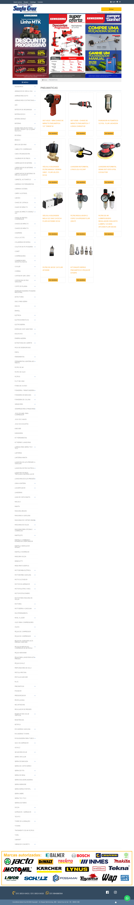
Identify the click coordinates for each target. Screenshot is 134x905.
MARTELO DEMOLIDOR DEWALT (22, 546)
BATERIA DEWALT (20, 119)
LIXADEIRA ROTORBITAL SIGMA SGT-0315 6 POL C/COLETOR (107, 169)
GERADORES (19, 404)
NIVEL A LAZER (20, 618)
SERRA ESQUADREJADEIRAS (24, 780)
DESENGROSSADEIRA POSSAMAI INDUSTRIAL (25, 291)
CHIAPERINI (18, 233)
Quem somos (18, 2)
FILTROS (17, 376)
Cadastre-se (117, 12)
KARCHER (18, 428)
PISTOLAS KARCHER (21, 677)
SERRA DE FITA (19, 770)
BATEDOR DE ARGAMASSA (23, 109)
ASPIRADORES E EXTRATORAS (24, 100)
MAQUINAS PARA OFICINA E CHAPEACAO (23, 530)
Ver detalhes (53, 133)
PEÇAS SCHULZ (20, 663)
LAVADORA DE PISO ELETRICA (24, 468)
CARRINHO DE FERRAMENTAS (24, 184)
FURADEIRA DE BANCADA (23, 395)
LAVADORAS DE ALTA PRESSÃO (25, 479)
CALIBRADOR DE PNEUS (22, 158)
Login (113, 2)
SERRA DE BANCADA (21, 761)
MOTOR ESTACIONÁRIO (22, 593)
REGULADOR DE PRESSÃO (23, 709)
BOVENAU (18, 135)
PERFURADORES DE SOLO (23, 668)
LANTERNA (18, 453)
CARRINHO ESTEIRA (21, 189)
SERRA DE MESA (20, 775)
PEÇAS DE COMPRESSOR (23, 631)
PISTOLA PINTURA (20, 672)
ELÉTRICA (18, 315)
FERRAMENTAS (19, 357)
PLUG (16, 682)
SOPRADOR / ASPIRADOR (23, 812)
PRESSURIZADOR (20, 695)
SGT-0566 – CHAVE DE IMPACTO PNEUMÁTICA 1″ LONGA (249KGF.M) (80, 123)
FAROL (17, 352)
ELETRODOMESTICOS (22, 320)
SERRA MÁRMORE (20, 784)
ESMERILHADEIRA (20, 338)
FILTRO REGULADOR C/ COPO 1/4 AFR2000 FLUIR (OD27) (80, 218)
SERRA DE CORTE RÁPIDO (23, 766)
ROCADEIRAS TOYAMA (22, 734)
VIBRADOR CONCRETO (22, 844)
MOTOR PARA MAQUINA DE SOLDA (23, 598)
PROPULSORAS (19, 700)
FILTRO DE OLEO (20, 372)
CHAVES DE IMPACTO (22, 224)
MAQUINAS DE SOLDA (22, 525)
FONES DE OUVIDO (21, 386)
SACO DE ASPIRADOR (21, 743)
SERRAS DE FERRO (21, 803)
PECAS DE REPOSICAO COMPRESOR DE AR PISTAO (23, 647)
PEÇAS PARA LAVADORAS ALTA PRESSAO (25, 658)
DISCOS (17, 306)
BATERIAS (18, 123)
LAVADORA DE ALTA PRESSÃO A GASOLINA (25, 462)
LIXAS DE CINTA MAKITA (22, 497)
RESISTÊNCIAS (19, 720)
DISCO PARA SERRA (21, 301)
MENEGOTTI (19, 561)
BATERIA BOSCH (20, 114)
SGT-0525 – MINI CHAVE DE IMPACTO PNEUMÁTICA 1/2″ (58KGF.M (53, 123)
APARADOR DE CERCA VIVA (23, 91)
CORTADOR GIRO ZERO (22, 276)
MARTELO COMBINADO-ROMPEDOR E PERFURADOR (24, 540)
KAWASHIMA (19, 433)
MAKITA (17, 506)
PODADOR (18, 691)
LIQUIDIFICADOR (20, 488)
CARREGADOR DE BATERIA (23, 163)
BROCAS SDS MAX (20, 144)
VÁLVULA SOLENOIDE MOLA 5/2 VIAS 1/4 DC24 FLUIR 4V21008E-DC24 (52, 218)
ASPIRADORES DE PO (21, 96)
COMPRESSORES (20, 256)
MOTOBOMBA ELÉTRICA (23, 570)
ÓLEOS (17, 627)
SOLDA (17, 807)
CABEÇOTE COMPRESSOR (23, 149)
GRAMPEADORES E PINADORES (25, 409)
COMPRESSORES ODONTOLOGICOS (21, 261)
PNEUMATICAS (19, 686)
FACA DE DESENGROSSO (23, 347)
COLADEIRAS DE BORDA (22, 242)
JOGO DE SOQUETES (21, 424)
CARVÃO (17, 198)
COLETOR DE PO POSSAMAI (24, 247)
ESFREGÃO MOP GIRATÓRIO (24, 329)
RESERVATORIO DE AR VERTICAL (22, 714)
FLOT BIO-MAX (19, 381)
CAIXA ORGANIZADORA (22, 154)
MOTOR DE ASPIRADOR (22, 584)
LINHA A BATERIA (20, 483)
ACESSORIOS (19, 86)
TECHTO (17, 816)
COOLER (17, 266)
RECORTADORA (20, 705)
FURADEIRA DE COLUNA (22, 399)
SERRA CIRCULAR (20, 757)
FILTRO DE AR (19, 367)
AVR (16, 105)
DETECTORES (19, 297)
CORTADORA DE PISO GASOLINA (22, 281)
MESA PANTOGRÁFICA (22, 566)
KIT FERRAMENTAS (21, 438)
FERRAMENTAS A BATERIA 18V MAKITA (24, 362)
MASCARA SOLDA (20, 556)
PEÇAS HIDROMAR (20, 653)
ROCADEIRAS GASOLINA (22, 729)
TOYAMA (17, 826)
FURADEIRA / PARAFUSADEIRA (24, 390)
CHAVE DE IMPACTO (21, 207)
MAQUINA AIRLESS (21, 511)
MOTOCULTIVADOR (21, 579)
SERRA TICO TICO (20, 798)
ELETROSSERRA (20, 324)
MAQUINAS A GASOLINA (22, 515)
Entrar (111, 9)
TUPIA (17, 835)
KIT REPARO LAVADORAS (23, 442)
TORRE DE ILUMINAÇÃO (22, 821)
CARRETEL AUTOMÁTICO (23, 179)
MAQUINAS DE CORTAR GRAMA (25, 520)
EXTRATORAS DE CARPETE (23, 343)
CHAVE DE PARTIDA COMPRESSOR (21, 218)
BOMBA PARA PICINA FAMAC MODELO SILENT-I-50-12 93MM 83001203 (25, 129)
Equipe (26, 2)
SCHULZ (17, 747)
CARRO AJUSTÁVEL (21, 193)
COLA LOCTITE (20, 237)
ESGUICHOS (18, 334)
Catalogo (33, 2)
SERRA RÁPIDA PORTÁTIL (23, 789)
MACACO (18, 502)
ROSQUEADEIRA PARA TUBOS (24, 738)
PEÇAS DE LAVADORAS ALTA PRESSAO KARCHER (24, 641)
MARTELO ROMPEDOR (22, 552)
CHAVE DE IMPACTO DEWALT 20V (24, 212)
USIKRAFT (18, 839)
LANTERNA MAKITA (21, 457)
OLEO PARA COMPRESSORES (24, 622)
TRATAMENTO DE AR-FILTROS (24, 830)
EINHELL (17, 311)
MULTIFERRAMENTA (21, 613)
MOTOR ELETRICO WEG (22, 589)
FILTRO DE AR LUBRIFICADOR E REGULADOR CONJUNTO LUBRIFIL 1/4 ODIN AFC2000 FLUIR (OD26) (108, 221)
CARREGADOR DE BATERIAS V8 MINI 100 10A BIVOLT (25, 174)
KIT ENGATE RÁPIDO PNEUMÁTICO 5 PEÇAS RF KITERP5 (80, 270)
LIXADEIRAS (18, 492)
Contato (40, 2)
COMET (17, 251)
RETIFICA (18, 724)
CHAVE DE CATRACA (21, 202)
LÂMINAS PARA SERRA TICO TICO (23, 447)
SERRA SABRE (19, 793)
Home (45, 80)
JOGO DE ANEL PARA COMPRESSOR (21, 414)
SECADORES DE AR (21, 752)
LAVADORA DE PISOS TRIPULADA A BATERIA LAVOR (24, 473)
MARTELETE (19, 535)
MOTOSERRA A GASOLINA (23, 608)
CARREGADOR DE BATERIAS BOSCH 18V (24, 168)
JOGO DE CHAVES (20, 419)
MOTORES (18, 604)
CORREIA (18, 271)
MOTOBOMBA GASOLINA (23, 575)
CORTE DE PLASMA (21, 286)
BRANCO (17, 140)
